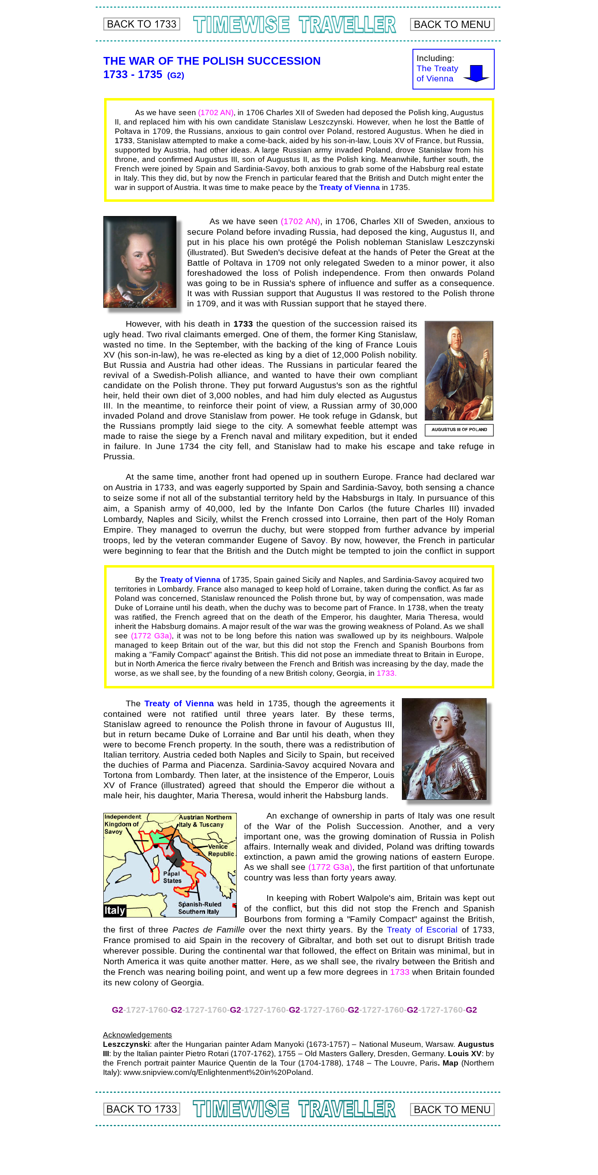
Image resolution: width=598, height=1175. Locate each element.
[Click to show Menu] (452, 24)
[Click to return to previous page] (141, 24)
